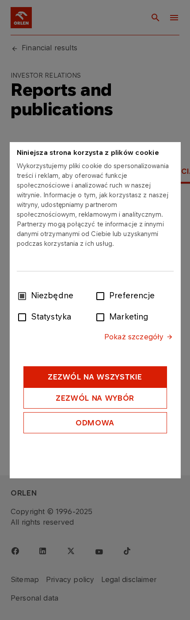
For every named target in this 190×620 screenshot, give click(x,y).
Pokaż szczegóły (133, 336)
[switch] (102, 295)
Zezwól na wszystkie (95, 376)
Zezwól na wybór (95, 398)
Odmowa (95, 422)
